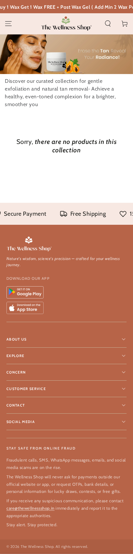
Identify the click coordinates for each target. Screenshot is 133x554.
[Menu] (8, 23)
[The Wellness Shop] (66, 244)
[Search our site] (107, 23)
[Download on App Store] (25, 308)
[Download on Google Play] (25, 292)
